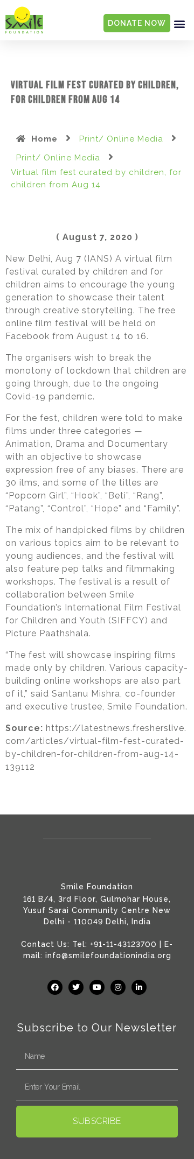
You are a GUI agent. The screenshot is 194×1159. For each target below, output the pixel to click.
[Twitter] (76, 987)
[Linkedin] (139, 987)
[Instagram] (118, 987)
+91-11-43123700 (123, 944)
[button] (179, 23)
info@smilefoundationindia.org (108, 955)
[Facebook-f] (55, 987)
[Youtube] (97, 987)
